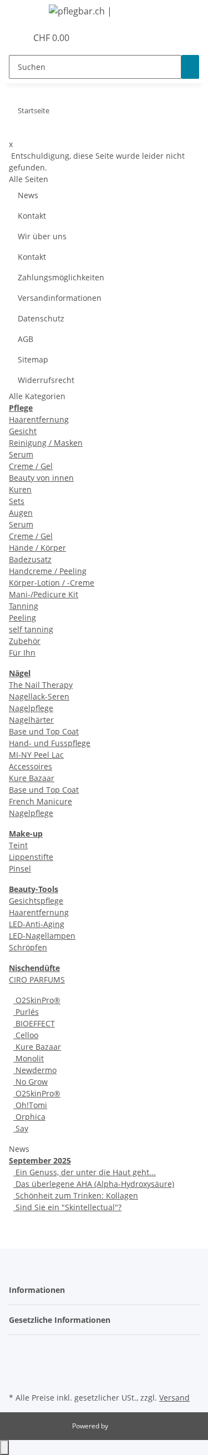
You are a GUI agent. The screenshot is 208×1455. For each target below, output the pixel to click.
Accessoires (30, 766)
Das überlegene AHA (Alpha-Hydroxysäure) (93, 1184)
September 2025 (40, 1160)
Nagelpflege (31, 708)
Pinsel (20, 868)
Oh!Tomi (30, 1105)
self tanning (31, 629)
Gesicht (23, 431)
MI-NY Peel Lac (36, 754)
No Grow (30, 1081)
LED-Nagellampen (42, 935)
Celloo (25, 1035)
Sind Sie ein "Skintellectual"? (67, 1207)
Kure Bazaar (31, 778)
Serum (21, 454)
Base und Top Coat (44, 731)
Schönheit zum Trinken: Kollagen (75, 1195)
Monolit (28, 1058)
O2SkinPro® (36, 1000)
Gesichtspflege (36, 900)
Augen (21, 512)
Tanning (23, 606)
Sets (16, 501)
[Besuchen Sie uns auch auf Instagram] (18, 1377)
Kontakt (32, 215)
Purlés (26, 1011)
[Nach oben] (4, 1447)
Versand (174, 1397)
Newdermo (35, 1070)
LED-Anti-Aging (36, 924)
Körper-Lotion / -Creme (51, 582)
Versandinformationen (60, 298)
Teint (18, 845)
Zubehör (24, 641)
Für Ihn (22, 652)
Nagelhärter (31, 719)
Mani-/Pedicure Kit (43, 594)
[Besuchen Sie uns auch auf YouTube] (18, 1364)
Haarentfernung (39, 419)
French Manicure (40, 801)
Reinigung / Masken (46, 442)
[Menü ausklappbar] (23, 13)
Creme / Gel (31, 466)
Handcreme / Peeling (48, 571)
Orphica (29, 1116)
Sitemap (33, 359)
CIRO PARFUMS (37, 979)
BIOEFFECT (34, 1023)
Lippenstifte (31, 857)
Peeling (22, 617)
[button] (6, 38)
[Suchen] (190, 67)
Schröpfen (28, 947)
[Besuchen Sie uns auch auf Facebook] (18, 1351)
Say (20, 1128)
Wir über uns (42, 236)
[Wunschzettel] (18, 38)
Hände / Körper (37, 547)
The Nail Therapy (41, 684)
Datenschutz (41, 318)
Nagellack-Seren (39, 696)
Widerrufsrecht (46, 380)
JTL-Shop (123, 1426)
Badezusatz (30, 559)
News (28, 195)
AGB (25, 339)
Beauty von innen (41, 477)
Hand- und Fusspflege (49, 743)
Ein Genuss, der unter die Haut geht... (84, 1172)
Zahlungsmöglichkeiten (61, 277)
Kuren (20, 489)
